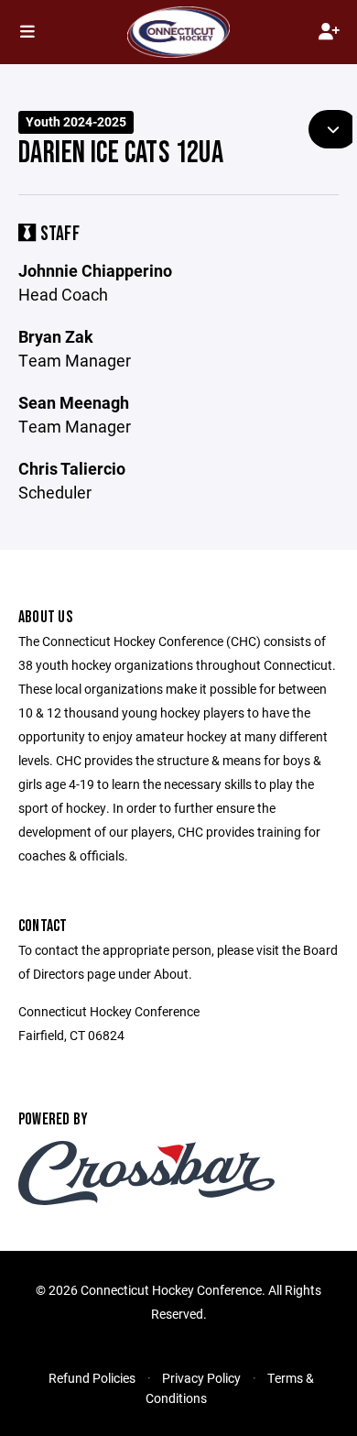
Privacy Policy (201, 1378)
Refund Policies (92, 1378)
